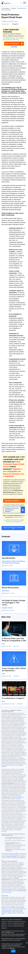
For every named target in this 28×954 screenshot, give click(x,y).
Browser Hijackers (12, 561)
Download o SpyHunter (12, 500)
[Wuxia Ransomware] (14, 578)
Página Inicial (4, 919)
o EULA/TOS (12, 795)
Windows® (16, 517)
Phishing (14, 8)
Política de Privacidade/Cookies (19, 890)
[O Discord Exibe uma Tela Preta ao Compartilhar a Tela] (14, 628)
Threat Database (5, 8)
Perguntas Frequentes (6, 911)
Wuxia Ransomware (10, 588)
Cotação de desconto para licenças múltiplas (11, 509)
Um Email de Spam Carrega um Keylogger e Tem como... (13, 602)
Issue (3, 643)
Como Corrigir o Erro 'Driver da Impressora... (14, 669)
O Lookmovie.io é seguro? (13, 698)
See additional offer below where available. (13, 38)
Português (21, 3)
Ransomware (5, 590)
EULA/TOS (9, 890)
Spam (15, 21)
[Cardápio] (25, 2)
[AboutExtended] (14, 548)
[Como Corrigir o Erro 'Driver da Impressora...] (14, 658)
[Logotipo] (6, 3)
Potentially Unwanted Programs (11, 563)
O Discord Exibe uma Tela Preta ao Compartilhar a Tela (14, 639)
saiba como (18, 798)
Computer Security (7, 607)
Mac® (21, 517)
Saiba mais (12, 948)
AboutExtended (8, 558)
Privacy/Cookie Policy (13, 39)
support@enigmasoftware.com (12, 856)
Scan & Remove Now (12, 43)
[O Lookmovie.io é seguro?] (14, 688)
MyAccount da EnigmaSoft (19, 857)
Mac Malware (21, 561)
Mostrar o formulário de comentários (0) (13, 528)
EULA (4, 39)
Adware (4, 561)
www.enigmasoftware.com (14, 837)
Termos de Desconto (6, 892)
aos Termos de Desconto (16, 797)
